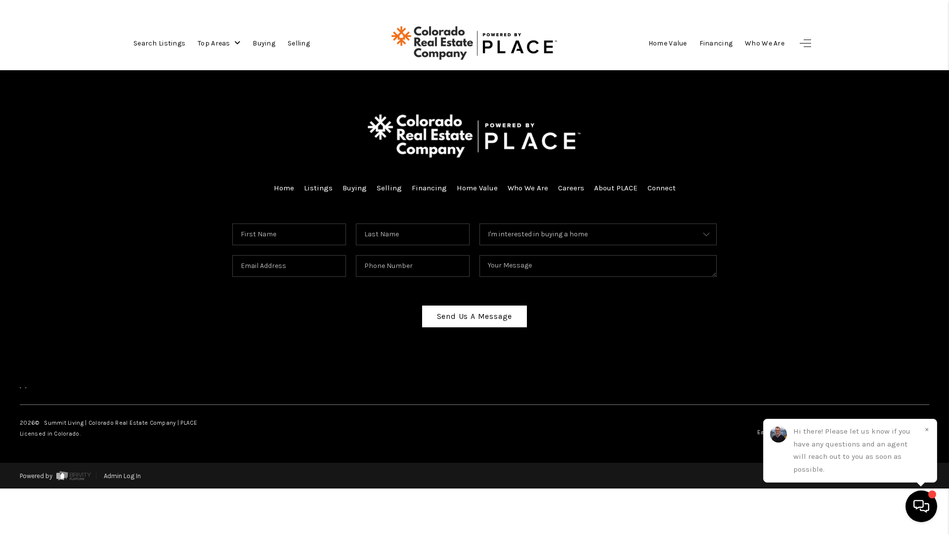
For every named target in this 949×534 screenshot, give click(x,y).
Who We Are (764, 43)
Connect (661, 187)
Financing (716, 43)
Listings (318, 187)
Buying (264, 43)
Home (284, 187)
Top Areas (215, 43)
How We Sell (867, 514)
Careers (571, 187)
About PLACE (616, 187)
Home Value (667, 43)
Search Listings (159, 43)
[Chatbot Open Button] (921, 506)
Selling (299, 43)
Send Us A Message (475, 316)
